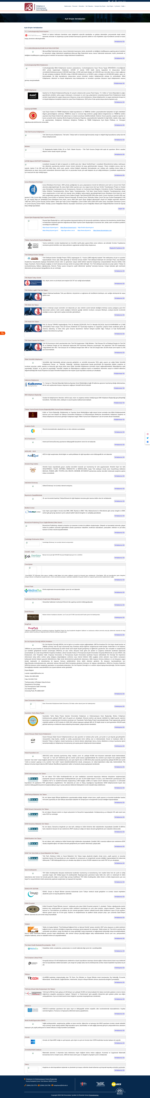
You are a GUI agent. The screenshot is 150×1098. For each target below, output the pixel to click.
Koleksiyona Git (119, 617)
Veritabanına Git (119, 41)
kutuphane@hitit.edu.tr (61, 1085)
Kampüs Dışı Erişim (100, 6)
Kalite (122, 6)
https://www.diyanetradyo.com (102, 230)
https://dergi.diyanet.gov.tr (50, 230)
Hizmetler (81, 6)
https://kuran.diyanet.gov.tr (68, 227)
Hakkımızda (67, 6)
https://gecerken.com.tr (68, 230)
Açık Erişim (110, 6)
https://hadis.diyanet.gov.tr (86, 227)
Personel (74, 6)
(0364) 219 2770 (32, 1085)
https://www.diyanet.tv (84, 230)
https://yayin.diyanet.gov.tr (50, 227)
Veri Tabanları (89, 6)
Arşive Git (121, 208)
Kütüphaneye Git (119, 83)
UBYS (124, 1)
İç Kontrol (117, 6)
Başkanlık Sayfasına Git (117, 248)
